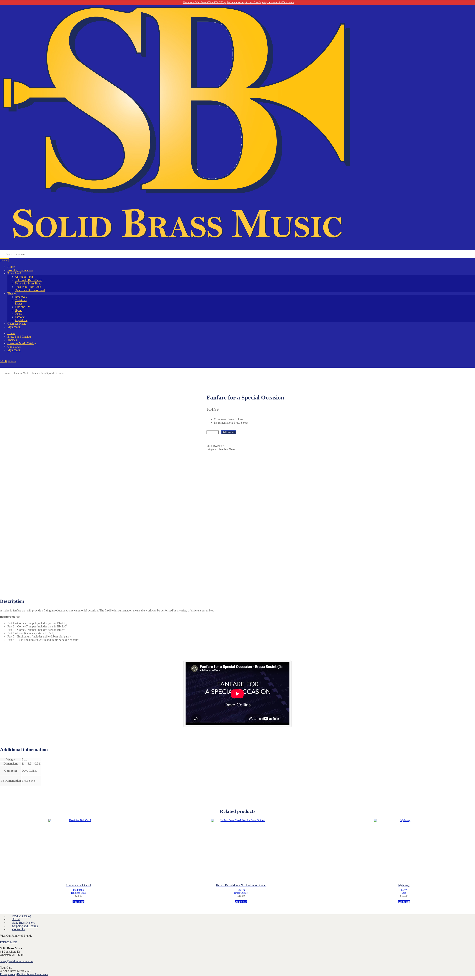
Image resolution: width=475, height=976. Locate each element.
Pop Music (21, 320)
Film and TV (22, 306)
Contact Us (14, 346)
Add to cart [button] (78, 901)
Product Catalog (21, 915)
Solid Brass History (23, 922)
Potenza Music (8, 941)
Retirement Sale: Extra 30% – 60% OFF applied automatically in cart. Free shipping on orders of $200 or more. (238, 2)
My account (14, 326)
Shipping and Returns (25, 926)
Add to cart (229, 432)
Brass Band (14, 273)
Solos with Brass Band (28, 280)
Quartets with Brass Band (30, 290)
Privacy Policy (8, 974)
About (16, 919)
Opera (18, 313)
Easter (18, 303)
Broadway (21, 296)
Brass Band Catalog (19, 336)
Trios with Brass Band (28, 286)
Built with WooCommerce (32, 974)
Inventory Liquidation (20, 270)
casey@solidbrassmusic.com (16, 961)
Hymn (18, 310)
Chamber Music (16, 323)
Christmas (21, 300)
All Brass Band (24, 276)
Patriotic (19, 316)
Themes (12, 293)
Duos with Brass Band (28, 283)
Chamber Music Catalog (21, 343)
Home (11, 266)
